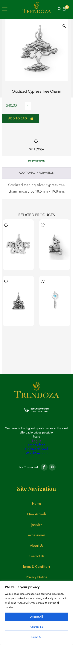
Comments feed (36, 449)
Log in (36, 440)
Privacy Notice (36, 577)
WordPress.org (37, 453)
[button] (64, 26)
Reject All (36, 637)
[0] (64, 9)
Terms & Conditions (36, 566)
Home (36, 503)
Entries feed (36, 444)
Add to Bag (17, 118)
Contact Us (36, 556)
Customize (36, 627)
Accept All (36, 617)
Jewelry (36, 524)
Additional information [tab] (36, 173)
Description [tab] (36, 161)
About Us (36, 545)
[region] (36, 613)
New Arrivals (36, 514)
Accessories (36, 535)
